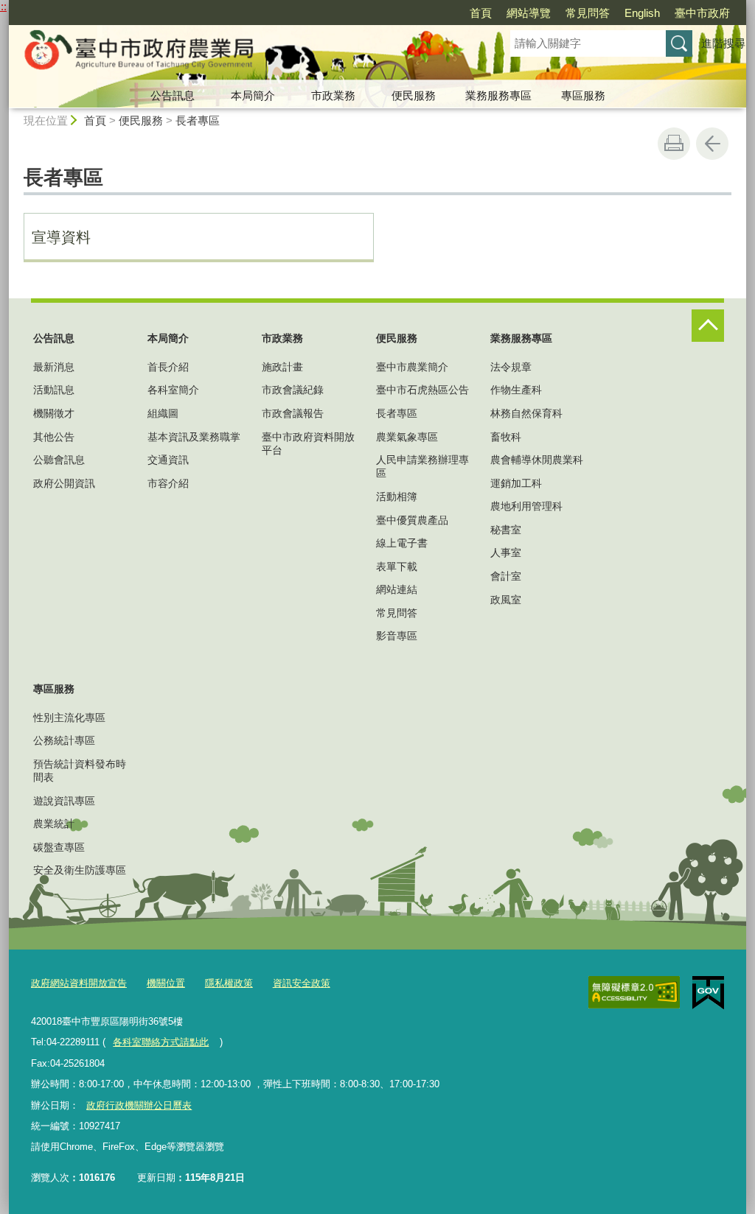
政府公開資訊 (64, 483)
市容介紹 (168, 483)
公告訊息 (172, 95)
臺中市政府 (702, 13)
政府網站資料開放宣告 (79, 983)
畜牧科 (505, 437)
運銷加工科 (516, 483)
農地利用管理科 (526, 506)
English (642, 13)
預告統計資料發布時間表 (79, 770)
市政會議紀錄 (293, 390)
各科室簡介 (173, 390)
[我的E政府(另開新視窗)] (708, 993)
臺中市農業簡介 (412, 367)
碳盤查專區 (59, 847)
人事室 (505, 552)
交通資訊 (168, 460)
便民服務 (414, 95)
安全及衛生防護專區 (79, 870)
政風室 (505, 600)
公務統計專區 (64, 740)
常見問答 (588, 13)
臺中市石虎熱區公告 (422, 390)
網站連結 (396, 589)
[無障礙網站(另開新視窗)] (634, 992)
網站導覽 (529, 13)
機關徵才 (53, 413)
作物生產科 (516, 390)
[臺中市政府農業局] (242, 53)
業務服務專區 (498, 95)
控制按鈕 (708, 325)
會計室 (505, 576)
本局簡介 (253, 95)
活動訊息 (53, 390)
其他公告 (53, 437)
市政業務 (333, 95)
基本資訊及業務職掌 (193, 437)
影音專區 (396, 636)
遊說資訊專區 (64, 801)
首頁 (481, 13)
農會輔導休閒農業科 (536, 460)
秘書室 (505, 530)
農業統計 (53, 823)
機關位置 (166, 983)
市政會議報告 (293, 413)
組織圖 (162, 413)
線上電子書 (402, 543)
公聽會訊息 (59, 460)
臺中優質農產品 (412, 520)
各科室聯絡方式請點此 (161, 1042)
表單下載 (396, 566)
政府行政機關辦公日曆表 (139, 1105)
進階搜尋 (723, 43)
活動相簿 (396, 496)
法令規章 (511, 367)
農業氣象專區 (407, 437)
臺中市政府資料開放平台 (308, 443)
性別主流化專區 (69, 717)
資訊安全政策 (301, 983)
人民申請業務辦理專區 (422, 466)
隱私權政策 (229, 983)
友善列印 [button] (674, 143)
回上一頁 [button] (712, 143)
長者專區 (197, 120)
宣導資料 (61, 237)
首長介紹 (168, 367)
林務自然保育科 (526, 413)
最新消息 (53, 367)
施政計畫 (282, 367)
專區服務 (583, 95)
